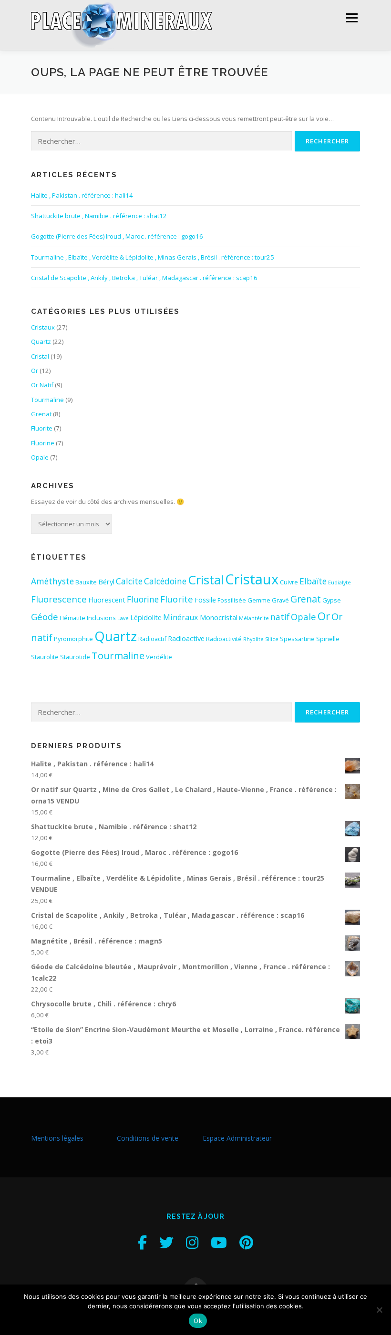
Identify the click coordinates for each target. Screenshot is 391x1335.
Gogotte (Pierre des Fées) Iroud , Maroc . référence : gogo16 (117, 236)
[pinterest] (246, 1242)
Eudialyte (339, 582)
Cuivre (289, 582)
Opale (40, 457)
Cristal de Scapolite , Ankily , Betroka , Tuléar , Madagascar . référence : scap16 (144, 277)
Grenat (41, 414)
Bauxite (86, 582)
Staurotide (75, 656)
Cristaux (43, 327)
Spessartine (297, 638)
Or (34, 370)
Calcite (129, 581)
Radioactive (186, 638)
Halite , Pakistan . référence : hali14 (82, 195)
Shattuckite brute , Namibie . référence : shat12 (99, 215)
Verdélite (159, 656)
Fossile (205, 599)
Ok (198, 1321)
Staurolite (45, 656)
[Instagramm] (192, 1242)
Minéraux (180, 617)
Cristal (40, 356)
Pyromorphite (73, 638)
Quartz (41, 341)
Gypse (331, 600)
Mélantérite (254, 618)
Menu (351, 17)
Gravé (280, 600)
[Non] (379, 1310)
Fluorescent (106, 599)
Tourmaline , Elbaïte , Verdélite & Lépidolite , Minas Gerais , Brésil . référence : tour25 (152, 257)
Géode (44, 616)
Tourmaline (47, 399)
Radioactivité (224, 638)
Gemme (258, 600)
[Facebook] (142, 1242)
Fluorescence (59, 599)
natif (279, 616)
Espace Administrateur (237, 1138)
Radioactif (152, 638)
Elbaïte (313, 581)
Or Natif (42, 385)
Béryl (106, 581)
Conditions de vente (147, 1138)
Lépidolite (146, 617)
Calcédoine (165, 581)
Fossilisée (231, 600)
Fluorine (42, 443)
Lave (123, 618)
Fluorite (41, 428)
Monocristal (218, 617)
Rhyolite (253, 639)
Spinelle (328, 638)
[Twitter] (166, 1242)
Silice (271, 639)
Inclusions (101, 617)
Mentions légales (57, 1138)
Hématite (72, 617)
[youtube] (219, 1242)
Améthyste (52, 581)
